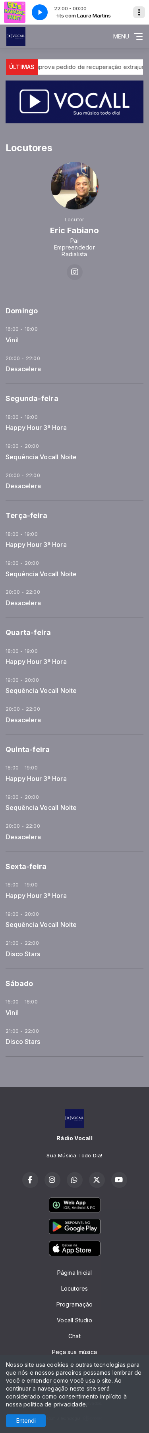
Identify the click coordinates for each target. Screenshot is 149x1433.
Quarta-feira (28, 632)
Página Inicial (74, 1272)
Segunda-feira (32, 398)
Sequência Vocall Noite (41, 457)
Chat (74, 1336)
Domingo (22, 311)
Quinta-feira (28, 749)
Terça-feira (26, 515)
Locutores (74, 1288)
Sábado (19, 983)
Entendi (26, 1420)
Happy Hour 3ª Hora (36, 428)
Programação (74, 1304)
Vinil (12, 340)
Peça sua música (74, 1352)
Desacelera (23, 369)
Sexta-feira (26, 866)
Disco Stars (23, 954)
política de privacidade (54, 1404)
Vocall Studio (74, 1320)
